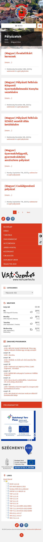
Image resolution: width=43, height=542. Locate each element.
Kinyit (5, 479)
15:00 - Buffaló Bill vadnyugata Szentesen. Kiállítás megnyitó (21, 374)
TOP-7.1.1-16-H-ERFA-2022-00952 (20, 506)
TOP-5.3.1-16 (14, 503)
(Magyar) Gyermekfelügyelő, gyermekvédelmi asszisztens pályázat (17, 155)
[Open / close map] (39, 25)
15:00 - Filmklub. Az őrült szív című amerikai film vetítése (20, 361)
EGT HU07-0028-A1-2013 (18, 486)
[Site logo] (22, 19)
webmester (11, 71)
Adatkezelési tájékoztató (33, 529)
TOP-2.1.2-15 (14, 499)
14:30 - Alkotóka (9, 355)
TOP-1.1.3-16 (14, 494)
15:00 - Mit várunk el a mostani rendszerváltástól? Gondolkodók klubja (20, 394)
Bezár (10, 479)
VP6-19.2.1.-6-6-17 (15, 516)
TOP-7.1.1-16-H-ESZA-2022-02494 (21, 511)
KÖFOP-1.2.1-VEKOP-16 (17, 491)
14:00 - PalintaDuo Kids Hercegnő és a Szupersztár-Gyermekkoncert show (21, 388)
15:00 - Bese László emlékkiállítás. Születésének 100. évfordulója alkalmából (20, 381)
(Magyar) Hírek (16, 42)
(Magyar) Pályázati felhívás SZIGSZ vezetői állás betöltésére (21, 121)
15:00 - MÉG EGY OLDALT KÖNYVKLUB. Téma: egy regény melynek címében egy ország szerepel (20, 349)
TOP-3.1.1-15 (14, 501)
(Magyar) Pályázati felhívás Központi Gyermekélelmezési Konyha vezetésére (21, 87)
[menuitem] (21, 227)
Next (28, 212)
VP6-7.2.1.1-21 (14, 518)
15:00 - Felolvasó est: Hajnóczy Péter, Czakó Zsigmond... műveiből (19, 367)
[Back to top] (22, 535)
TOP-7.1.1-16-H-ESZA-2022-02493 (21, 508)
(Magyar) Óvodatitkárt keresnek (18, 54)
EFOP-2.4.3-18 (14, 484)
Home (7, 42)
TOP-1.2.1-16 (14, 496)
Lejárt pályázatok (23, 71)
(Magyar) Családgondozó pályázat (20, 187)
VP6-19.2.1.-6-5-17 (15, 513)
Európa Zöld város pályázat (19, 489)
